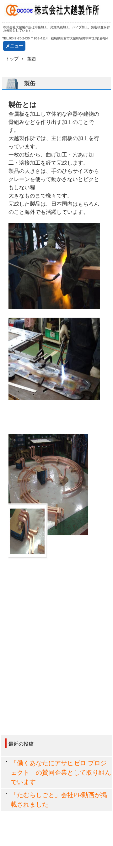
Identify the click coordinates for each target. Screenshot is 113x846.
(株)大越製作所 (56, 11)
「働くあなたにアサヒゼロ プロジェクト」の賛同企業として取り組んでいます (61, 772)
